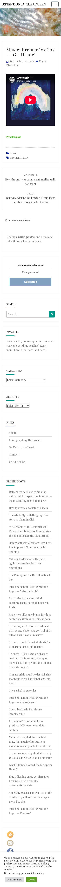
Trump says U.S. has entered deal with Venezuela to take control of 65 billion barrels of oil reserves (30, 630)
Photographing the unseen (25, 440)
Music (13, 153)
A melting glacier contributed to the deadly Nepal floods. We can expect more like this (30, 797)
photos (30, 237)
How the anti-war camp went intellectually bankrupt (30, 180)
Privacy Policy (17, 461)
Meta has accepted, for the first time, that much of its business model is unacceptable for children (30, 741)
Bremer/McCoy (19, 157)
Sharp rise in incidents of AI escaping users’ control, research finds (29, 603)
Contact (13, 454)
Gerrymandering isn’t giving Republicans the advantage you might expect (30, 198)
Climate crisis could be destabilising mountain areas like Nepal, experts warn (30, 679)
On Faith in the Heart (21, 447)
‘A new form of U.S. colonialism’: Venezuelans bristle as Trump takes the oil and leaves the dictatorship (30, 531)
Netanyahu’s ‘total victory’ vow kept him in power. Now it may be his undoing (30, 547)
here (17, 350)
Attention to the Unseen (24, 4)
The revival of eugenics (22, 690)
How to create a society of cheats (28, 508)
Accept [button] (31, 879)
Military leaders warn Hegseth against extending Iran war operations (27, 563)
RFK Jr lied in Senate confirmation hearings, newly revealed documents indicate (29, 781)
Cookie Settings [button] (14, 879)
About (12, 432)
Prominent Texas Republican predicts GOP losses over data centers (26, 725)
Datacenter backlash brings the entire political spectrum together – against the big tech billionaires (30, 496)
